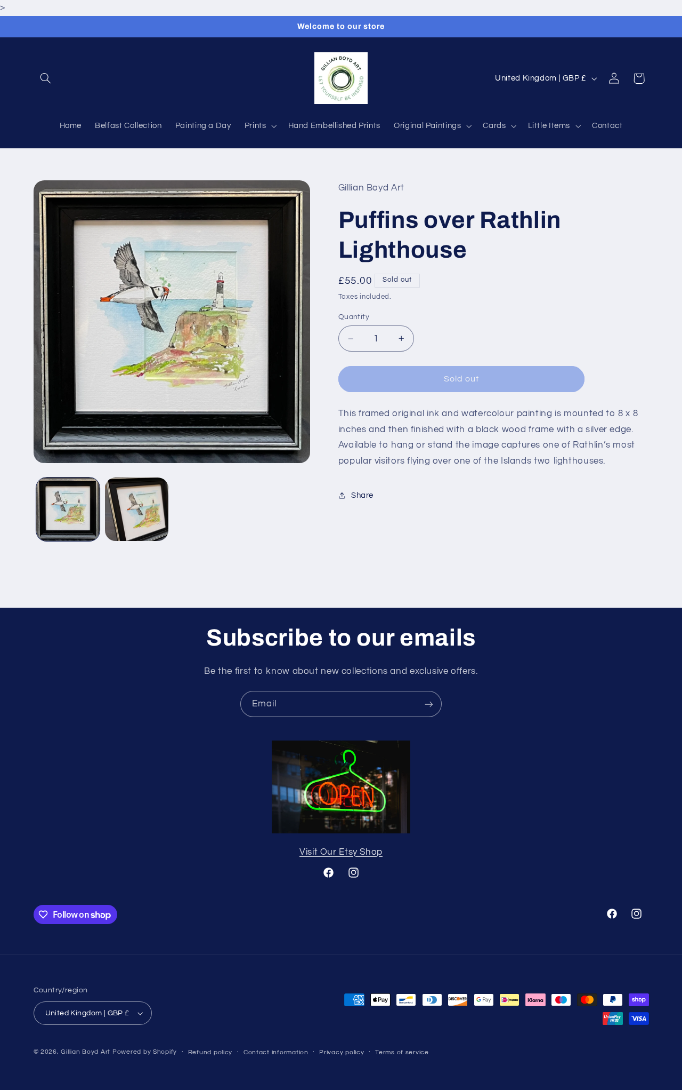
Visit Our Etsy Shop (341, 852)
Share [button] (362, 495)
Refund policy (210, 1052)
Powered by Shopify (144, 1052)
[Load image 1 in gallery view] (68, 509)
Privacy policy (341, 1052)
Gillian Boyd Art (85, 1052)
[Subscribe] (429, 704)
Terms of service (402, 1052)
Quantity (353, 317)
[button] (46, 78)
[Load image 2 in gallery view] (136, 509)
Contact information (275, 1052)
